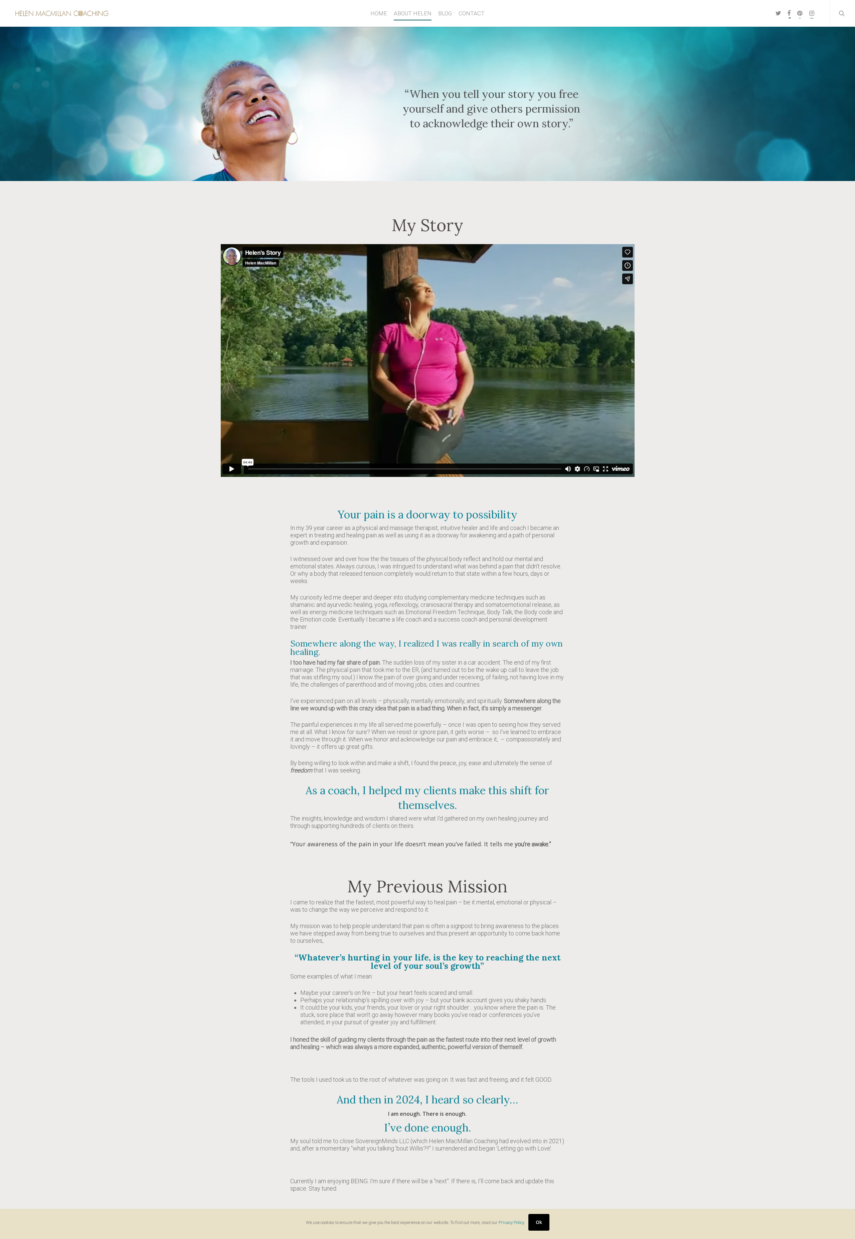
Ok (539, 1222)
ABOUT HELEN (413, 13)
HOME (378, 13)
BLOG (445, 13)
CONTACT (472, 13)
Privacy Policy (511, 1222)
